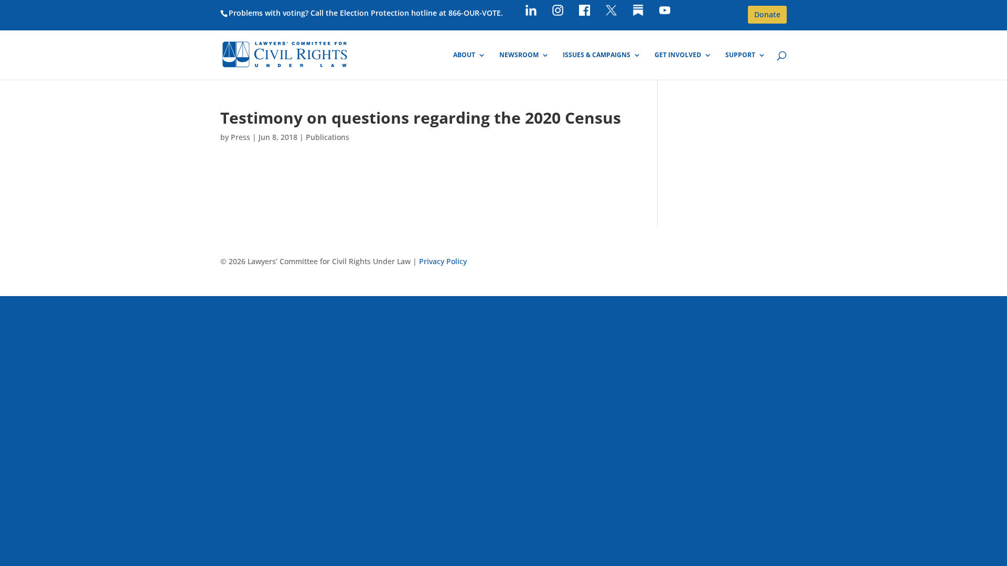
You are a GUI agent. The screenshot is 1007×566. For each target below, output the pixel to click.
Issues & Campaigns (596, 55)
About (464, 55)
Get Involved (678, 55)
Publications (327, 137)
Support (740, 55)
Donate (767, 14)
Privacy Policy (443, 261)
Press (240, 137)
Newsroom (519, 55)
